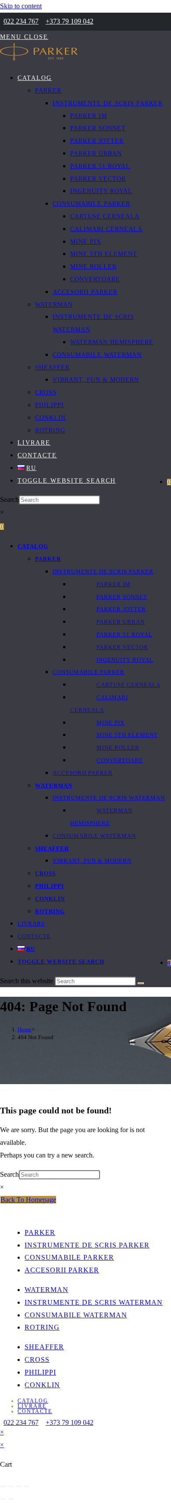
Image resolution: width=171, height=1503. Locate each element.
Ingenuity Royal (124, 659)
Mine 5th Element (127, 735)
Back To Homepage (28, 1199)
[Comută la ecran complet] (11, 1486)
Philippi (49, 886)
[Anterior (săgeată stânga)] (3, 1499)
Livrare (31, 923)
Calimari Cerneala (99, 703)
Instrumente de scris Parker (103, 571)
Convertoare (119, 760)
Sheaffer (52, 848)
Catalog (33, 546)
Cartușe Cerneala (128, 684)
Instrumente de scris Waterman (109, 798)
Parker (48, 559)
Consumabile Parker (89, 672)
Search (9, 499)
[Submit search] (141, 983)
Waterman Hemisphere (101, 816)
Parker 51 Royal (124, 634)
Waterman (53, 785)
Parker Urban (120, 621)
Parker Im (113, 584)
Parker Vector (122, 647)
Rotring (50, 911)
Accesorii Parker (83, 773)
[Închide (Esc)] (27, 1486)
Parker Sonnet (121, 597)
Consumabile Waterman (94, 836)
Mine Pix (110, 722)
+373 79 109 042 (69, 21)
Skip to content (21, 6)
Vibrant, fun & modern (92, 860)
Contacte (34, 936)
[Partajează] (19, 1486)
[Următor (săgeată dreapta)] (11, 1499)
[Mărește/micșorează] (3, 1486)
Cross (45, 873)
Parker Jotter (121, 609)
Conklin (50, 898)
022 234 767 (21, 21)
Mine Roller (117, 747)
